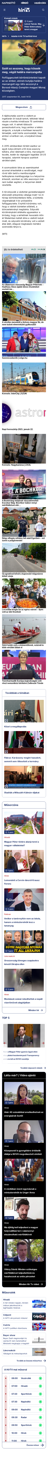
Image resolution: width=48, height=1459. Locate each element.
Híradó (7, 837)
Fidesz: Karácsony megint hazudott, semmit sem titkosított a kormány (22, 759)
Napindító (26, 1401)
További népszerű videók (31, 1068)
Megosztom (22, 107)
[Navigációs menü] (4, 9)
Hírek (6, 876)
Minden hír (33, 1010)
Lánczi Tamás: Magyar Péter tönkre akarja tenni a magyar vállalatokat (34, 28)
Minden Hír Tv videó (29, 1284)
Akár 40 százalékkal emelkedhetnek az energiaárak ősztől (23, 1114)
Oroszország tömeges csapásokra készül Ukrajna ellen (21, 962)
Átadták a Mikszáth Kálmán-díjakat (21, 792)
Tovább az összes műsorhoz (29, 1361)
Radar (24, 1417)
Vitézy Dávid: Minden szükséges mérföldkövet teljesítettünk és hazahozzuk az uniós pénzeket (20, 1273)
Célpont (7, 1315)
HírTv (4, 36)
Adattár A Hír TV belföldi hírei (24, 36)
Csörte (6, 1325)
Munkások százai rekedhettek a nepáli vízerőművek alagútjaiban (23, 1001)
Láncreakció (9, 956)
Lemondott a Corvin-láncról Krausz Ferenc (22, 882)
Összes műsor (32, 1445)
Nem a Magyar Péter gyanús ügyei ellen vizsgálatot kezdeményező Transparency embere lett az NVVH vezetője (21, 1055)
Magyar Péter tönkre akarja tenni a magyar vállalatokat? (21, 843)
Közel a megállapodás (15, 726)
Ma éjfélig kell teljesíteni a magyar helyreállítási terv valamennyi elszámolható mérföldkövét (21, 1231)
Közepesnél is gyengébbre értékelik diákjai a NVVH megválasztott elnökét (23, 1152)
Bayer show (9, 1335)
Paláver (7, 914)
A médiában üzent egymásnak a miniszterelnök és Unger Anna (20, 1191)
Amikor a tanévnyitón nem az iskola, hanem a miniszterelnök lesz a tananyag (22, 922)
